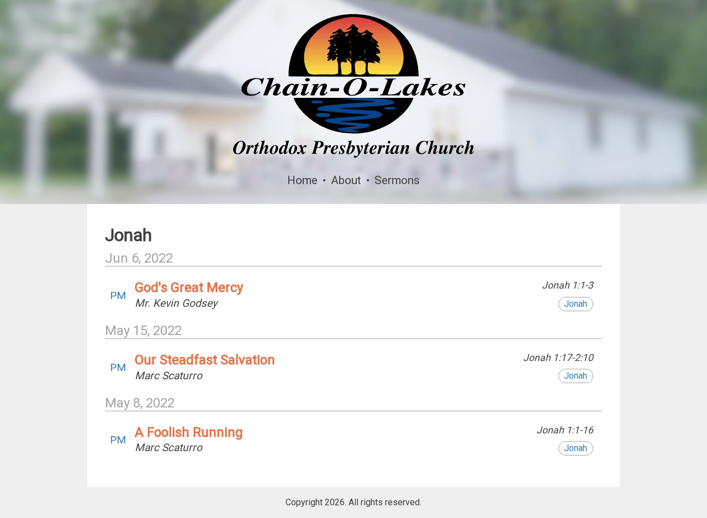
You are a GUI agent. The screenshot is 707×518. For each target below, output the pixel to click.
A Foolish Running (189, 432)
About (346, 180)
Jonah (575, 304)
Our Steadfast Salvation (205, 360)
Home (302, 180)
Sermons (397, 180)
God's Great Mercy (189, 287)
